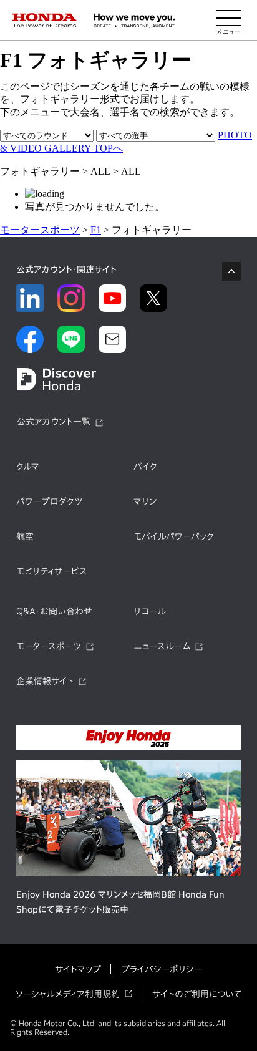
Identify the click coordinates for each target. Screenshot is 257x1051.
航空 (25, 536)
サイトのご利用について (196, 994)
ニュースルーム (161, 646)
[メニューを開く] (229, 20)
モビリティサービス (51, 571)
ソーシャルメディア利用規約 (68, 994)
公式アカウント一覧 (53, 421)
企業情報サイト (45, 681)
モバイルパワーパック (173, 536)
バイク (145, 466)
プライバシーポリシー (161, 969)
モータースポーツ (40, 230)
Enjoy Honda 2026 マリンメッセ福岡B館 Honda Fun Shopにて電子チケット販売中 (120, 902)
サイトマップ (78, 969)
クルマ (27, 466)
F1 (95, 230)
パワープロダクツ (49, 501)
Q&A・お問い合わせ (54, 611)
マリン (145, 501)
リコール (149, 611)
